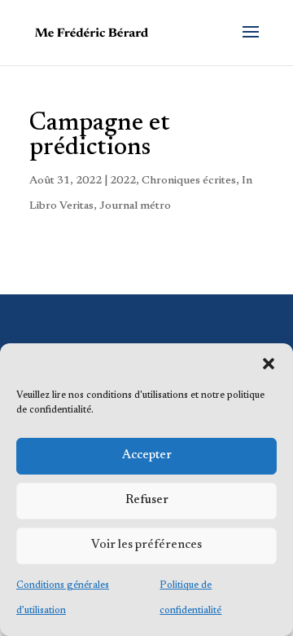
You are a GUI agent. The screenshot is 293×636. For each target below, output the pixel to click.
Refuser (146, 500)
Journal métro (135, 206)
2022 (123, 181)
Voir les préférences (146, 545)
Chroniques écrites (189, 181)
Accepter (147, 455)
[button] (268, 364)
